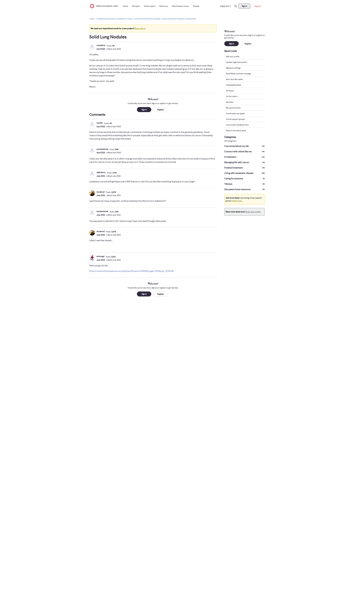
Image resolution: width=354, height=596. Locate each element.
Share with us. (140, 28)
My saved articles (233, 108)
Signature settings (233, 68)
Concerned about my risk (244, 146)
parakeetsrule (102, 149)
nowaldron (101, 45)
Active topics (231, 96)
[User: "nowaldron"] (92, 46)
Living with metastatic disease (244, 173)
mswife (100, 123)
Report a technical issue (236, 130)
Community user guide (235, 113)
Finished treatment (244, 167)
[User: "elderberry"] (92, 174)
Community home (233, 85)
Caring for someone (244, 178)
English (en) (224, 6)
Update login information (236, 62)
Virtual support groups (235, 119)
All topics (230, 90)
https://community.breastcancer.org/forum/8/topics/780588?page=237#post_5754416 (131, 271)
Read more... (237, 200)
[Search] (235, 6)
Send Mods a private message (238, 73)
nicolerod (101, 192)
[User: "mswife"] (92, 124)
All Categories (230, 141)
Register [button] (160, 109)
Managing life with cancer (244, 162)
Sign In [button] (144, 109)
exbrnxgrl (100, 256)
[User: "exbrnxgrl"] (92, 257)
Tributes (244, 184)
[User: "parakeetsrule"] (92, 150)
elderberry (101, 172)
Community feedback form (237, 125)
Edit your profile (232, 56)
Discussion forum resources (244, 189)
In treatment (244, 157)
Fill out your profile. (253, 211)
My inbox (230, 102)
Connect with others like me (244, 151)
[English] (104, 6)
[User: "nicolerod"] (92, 193)
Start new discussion (234, 79)
